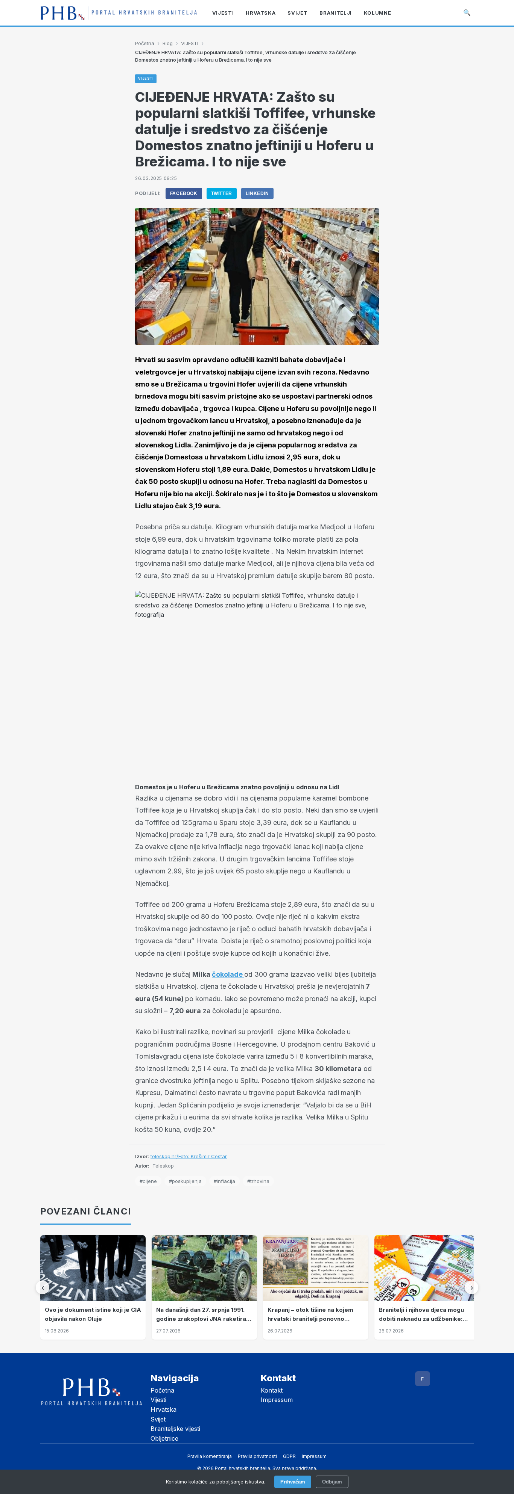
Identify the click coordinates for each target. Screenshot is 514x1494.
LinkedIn (257, 193)
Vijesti (158, 1399)
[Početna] (118, 12)
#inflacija (224, 1181)
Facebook (184, 193)
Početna (144, 43)
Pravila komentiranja (209, 1456)
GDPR (289, 1456)
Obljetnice (164, 1438)
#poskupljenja (185, 1181)
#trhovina (258, 1181)
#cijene (148, 1181)
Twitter (221, 193)
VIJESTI (189, 43)
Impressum (277, 1399)
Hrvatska (163, 1409)
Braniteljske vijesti (175, 1428)
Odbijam (332, 1482)
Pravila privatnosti (257, 1456)
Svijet (158, 1419)
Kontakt (272, 1390)
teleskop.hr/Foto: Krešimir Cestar (189, 1156)
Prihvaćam (292, 1482)
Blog (168, 43)
